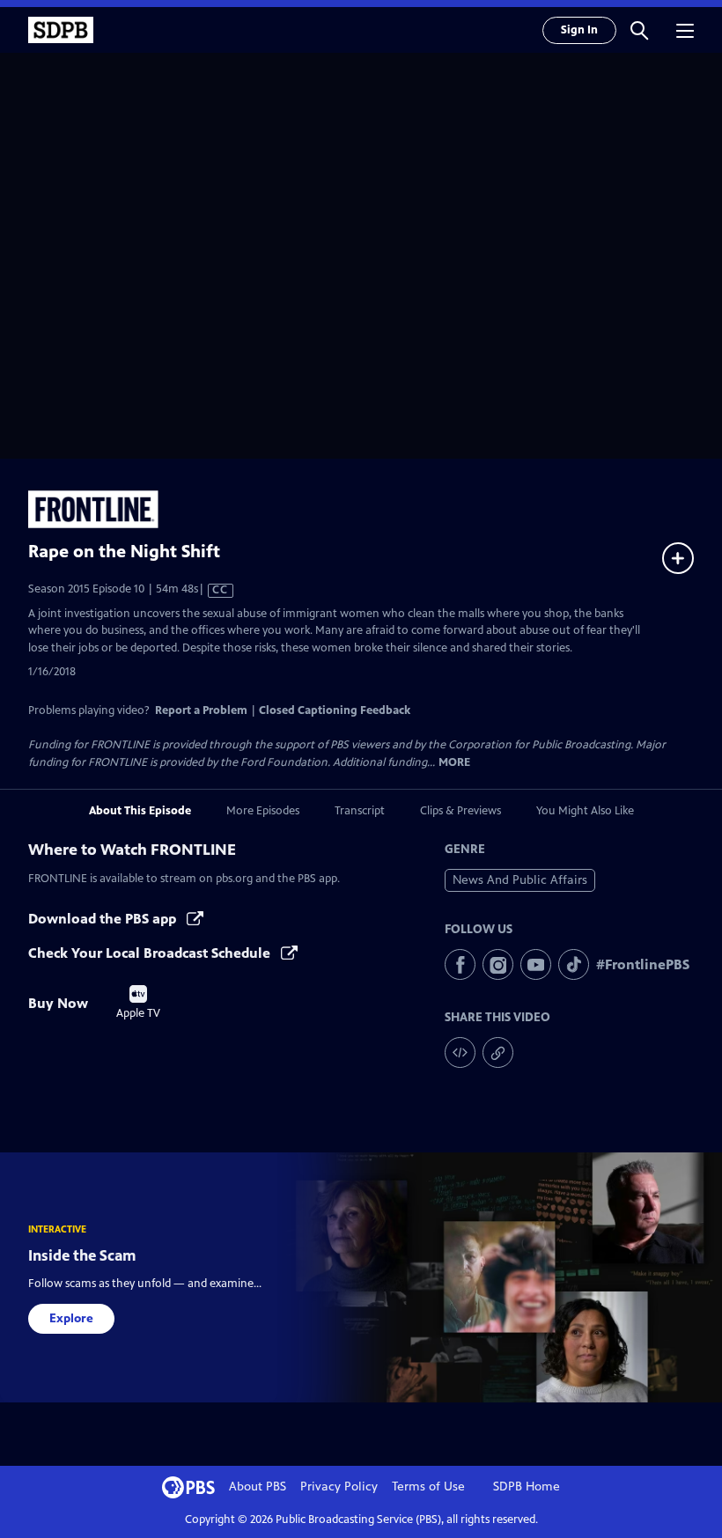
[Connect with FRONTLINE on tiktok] (573, 964)
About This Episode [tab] (140, 811)
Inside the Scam (82, 1255)
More (454, 762)
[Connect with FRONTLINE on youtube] (535, 964)
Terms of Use (428, 1486)
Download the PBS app (104, 918)
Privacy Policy (339, 1486)
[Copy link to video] (498, 1052)
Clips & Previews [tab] (460, 811)
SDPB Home (526, 1486)
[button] (639, 30)
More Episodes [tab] (262, 811)
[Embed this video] (460, 1052)
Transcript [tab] (360, 811)
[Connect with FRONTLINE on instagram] (498, 964)
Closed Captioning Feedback (334, 710)
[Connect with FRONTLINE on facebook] (460, 964)
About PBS (257, 1486)
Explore (71, 1318)
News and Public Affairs (520, 879)
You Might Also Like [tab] (585, 811)
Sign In (579, 30)
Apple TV (138, 1002)
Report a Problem (201, 710)
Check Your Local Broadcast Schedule (151, 953)
